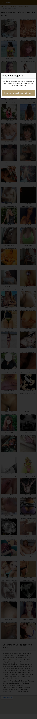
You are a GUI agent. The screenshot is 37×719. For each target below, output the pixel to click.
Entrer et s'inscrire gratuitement (18, 93)
